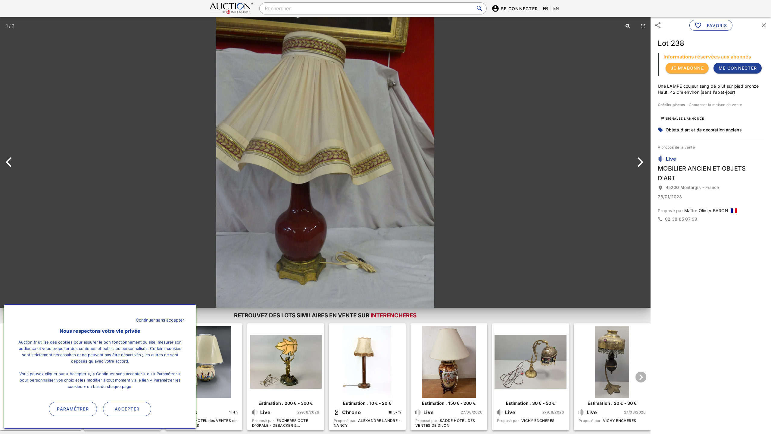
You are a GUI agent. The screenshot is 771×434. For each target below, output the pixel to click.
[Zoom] (627, 26)
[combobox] (372, 8)
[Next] (639, 162)
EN (556, 8)
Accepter (127, 408)
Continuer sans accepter (160, 319)
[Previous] (11, 162)
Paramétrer (73, 408)
